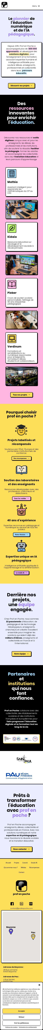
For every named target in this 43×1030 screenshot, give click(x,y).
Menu (34, 6)
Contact (21, 872)
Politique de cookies (11, 1027)
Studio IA (34, 863)
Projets (16, 863)
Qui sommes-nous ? (11, 867)
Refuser (21, 1017)
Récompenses (34, 867)
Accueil (8, 863)
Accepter (21, 1011)
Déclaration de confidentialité (28, 1027)
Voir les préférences (21, 1023)
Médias (23, 867)
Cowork (25, 863)
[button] (39, 985)
